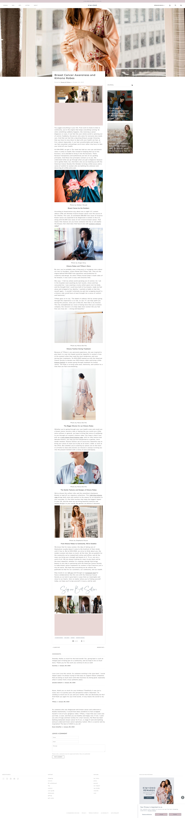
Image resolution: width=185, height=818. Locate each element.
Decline (175, 814)
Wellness (66, 637)
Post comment (58, 756)
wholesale (51, 793)
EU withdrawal (52, 783)
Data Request (115, 813)
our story (96, 778)
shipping (50, 778)
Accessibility (105, 813)
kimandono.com (72, 813)
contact (50, 788)
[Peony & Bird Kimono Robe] (78, 202)
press (95, 781)
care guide (51, 790)
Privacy (84, 813)
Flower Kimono (59, 637)
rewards (96, 790)
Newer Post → (101, 647)
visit (95, 793)
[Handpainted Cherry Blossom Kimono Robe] (78, 342)
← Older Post (56, 647)
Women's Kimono (80, 637)
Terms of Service (93, 813)
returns (50, 781)
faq (49, 785)
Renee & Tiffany (66, 82)
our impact (97, 785)
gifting (50, 795)
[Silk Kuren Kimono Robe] (78, 483)
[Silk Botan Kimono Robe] (78, 260)
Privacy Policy (152, 810)
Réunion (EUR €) (159, 5)
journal (96, 783)
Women (72, 637)
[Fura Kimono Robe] (79, 419)
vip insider (97, 788)
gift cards (51, 798)
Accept (161, 814)
